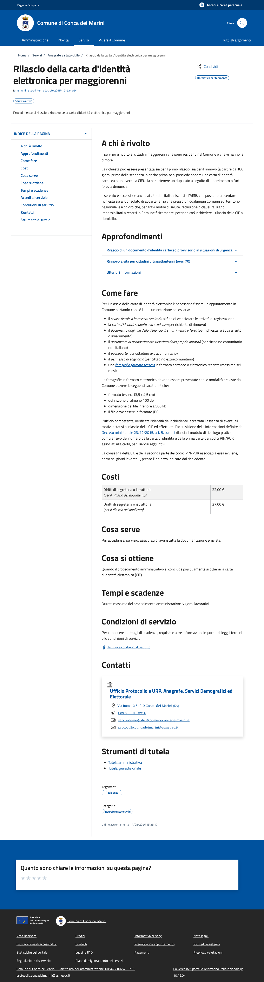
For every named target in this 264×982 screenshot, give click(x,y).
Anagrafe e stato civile (64, 55)
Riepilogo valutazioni (208, 952)
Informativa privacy (148, 935)
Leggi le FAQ (84, 952)
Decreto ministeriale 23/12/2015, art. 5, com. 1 (138, 432)
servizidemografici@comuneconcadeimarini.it (154, 720)
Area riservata (26, 935)
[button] (220, 5)
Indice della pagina (32, 133)
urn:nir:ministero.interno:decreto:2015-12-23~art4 (45, 90)
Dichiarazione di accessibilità (36, 944)
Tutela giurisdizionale (124, 768)
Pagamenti (142, 952)
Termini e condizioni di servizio (128, 647)
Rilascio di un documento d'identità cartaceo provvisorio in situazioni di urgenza (169, 250)
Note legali (201, 935)
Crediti (80, 935)
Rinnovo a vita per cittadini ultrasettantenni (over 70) (148, 261)
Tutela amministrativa (125, 762)
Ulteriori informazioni (124, 272)
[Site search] (242, 23)
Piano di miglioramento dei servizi (99, 960)
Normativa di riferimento (212, 77)
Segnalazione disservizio (33, 960)
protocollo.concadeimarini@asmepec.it (148, 727)
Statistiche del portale (31, 952)
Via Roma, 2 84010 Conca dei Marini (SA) (148, 706)
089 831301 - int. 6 (132, 713)
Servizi (37, 55)
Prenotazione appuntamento (154, 944)
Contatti (81, 944)
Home (22, 55)
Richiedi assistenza (206, 944)
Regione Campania (28, 5)
